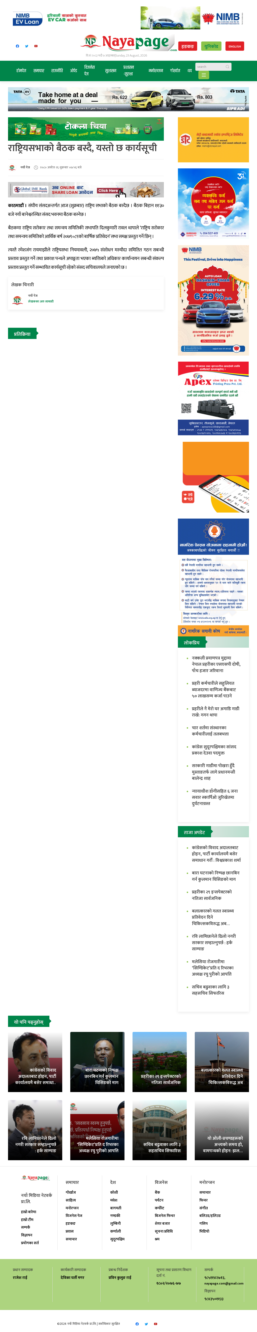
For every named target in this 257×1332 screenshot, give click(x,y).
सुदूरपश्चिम (117, 1239)
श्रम (157, 1239)
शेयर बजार (162, 1223)
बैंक (157, 1192)
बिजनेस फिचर (165, 1216)
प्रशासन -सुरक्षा (128, 71)
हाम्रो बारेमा (28, 1212)
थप (190, 71)
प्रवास (70, 1231)
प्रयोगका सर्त (30, 1243)
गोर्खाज (175, 71)
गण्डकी (115, 1216)
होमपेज (21, 71)
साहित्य (71, 1200)
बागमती (115, 1208)
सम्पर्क (25, 1227)
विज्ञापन (26, 1235)
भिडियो (204, 1231)
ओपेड (73, 71)
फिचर (203, 1200)
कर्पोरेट (159, 1208)
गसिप (203, 1223)
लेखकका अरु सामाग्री (41, 301)
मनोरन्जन (156, 71)
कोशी (114, 1192)
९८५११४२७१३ (214, 1277)
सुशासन (110, 71)
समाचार (39, 71)
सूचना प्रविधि (164, 1231)
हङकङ (188, 47)
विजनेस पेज (89, 71)
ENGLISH (235, 46)
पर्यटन (159, 1200)
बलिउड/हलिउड (210, 1216)
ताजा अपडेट (194, 833)
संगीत (203, 1208)
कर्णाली (115, 1231)
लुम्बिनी (115, 1223)
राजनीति (57, 71)
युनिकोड (211, 46)
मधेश (113, 1200)
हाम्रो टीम (27, 1220)
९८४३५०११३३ (213, 1299)
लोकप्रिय (192, 643)
